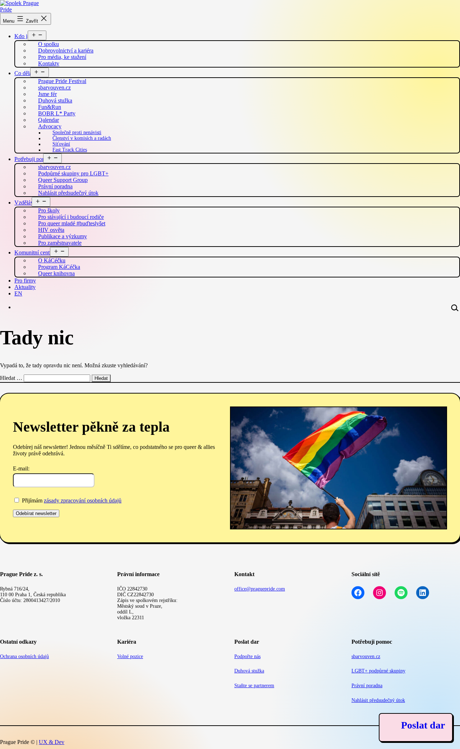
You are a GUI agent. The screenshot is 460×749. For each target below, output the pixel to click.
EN (18, 293)
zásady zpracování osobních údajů (82, 500)
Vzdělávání (27, 202)
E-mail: (21, 468)
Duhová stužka (249, 671)
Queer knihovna (56, 273)
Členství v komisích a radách (81, 138)
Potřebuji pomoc (33, 159)
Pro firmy (25, 280)
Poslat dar (423, 725)
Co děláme (26, 73)
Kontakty (48, 63)
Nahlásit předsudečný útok (68, 193)
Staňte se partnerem (254, 685)
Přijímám (70, 500)
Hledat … (11, 378)
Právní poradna (366, 685)
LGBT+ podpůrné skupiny (378, 671)
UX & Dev (51, 742)
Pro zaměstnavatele (60, 243)
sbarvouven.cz (365, 656)
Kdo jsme (25, 36)
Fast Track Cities (69, 149)
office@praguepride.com (259, 589)
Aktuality (25, 287)
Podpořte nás (247, 656)
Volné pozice (130, 656)
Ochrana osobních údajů (24, 656)
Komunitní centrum (36, 252)
